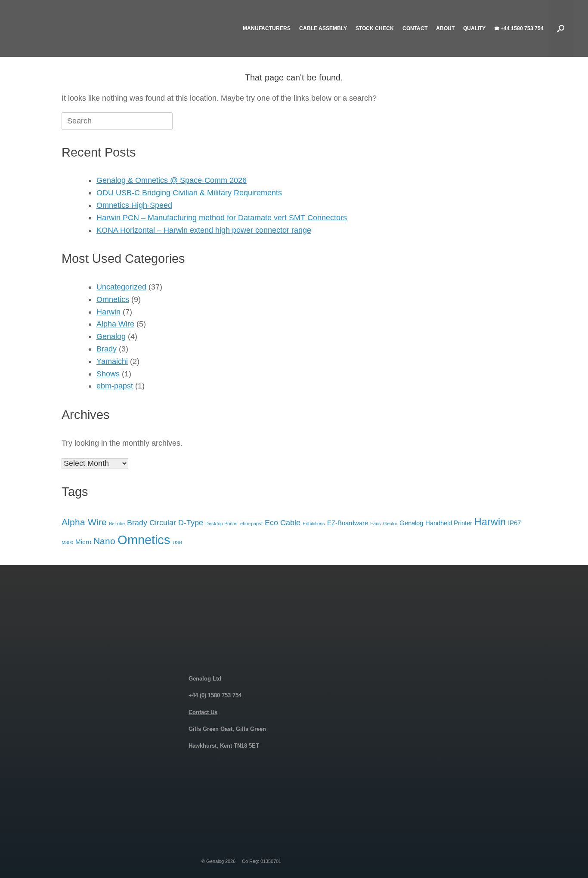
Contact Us (203, 712)
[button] (560, 28)
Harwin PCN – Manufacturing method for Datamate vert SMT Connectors (221, 217)
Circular (162, 522)
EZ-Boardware (347, 523)
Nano (104, 541)
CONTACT (414, 28)
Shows (108, 374)
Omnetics (112, 299)
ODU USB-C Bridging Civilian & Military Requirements (189, 192)
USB (177, 542)
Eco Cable (282, 522)
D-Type (190, 522)
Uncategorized (121, 287)
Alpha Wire (115, 324)
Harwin (108, 312)
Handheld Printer (448, 523)
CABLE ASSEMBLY (323, 28)
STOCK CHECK (375, 28)
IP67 (514, 523)
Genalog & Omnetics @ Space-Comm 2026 (171, 180)
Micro (83, 541)
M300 (67, 542)
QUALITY (474, 28)
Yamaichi (112, 361)
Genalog (111, 336)
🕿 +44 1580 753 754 (519, 28)
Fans (375, 523)
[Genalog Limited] (83, 28)
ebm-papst (114, 386)
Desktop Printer (221, 523)
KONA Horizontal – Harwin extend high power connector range (203, 230)
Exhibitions (314, 523)
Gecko (390, 523)
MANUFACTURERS (267, 28)
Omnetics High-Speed (134, 205)
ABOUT (445, 28)
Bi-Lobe (117, 523)
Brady (106, 349)
